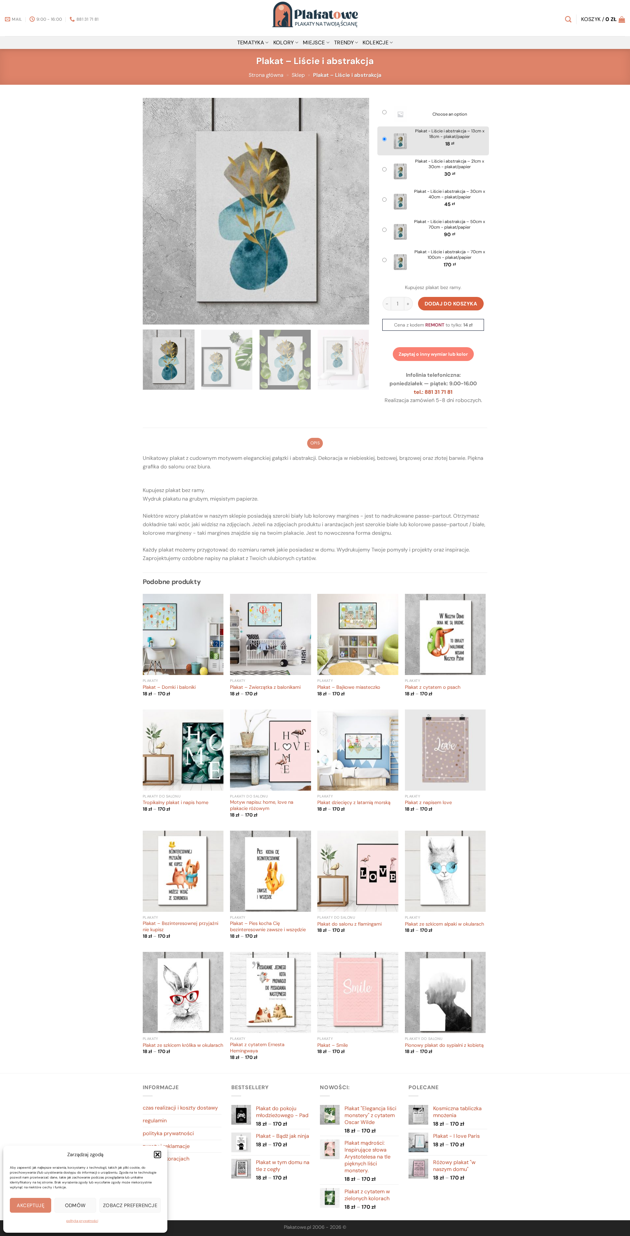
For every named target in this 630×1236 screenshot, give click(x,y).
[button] (157, 1154)
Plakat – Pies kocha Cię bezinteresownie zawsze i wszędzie (268, 927)
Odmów (75, 1205)
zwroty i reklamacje (166, 1146)
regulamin (155, 1120)
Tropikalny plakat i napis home (175, 803)
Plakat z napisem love (428, 803)
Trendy (344, 42)
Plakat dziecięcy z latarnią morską (353, 803)
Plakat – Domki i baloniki (169, 687)
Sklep (298, 75)
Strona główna (266, 75)
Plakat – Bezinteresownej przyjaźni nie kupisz (180, 927)
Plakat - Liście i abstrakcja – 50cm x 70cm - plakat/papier (449, 224)
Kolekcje (375, 42)
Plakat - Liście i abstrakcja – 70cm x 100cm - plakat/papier (449, 254)
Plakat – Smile (332, 1045)
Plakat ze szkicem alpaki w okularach (444, 924)
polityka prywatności (82, 1221)
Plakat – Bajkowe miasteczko (348, 687)
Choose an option (449, 114)
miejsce (314, 42)
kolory (283, 42)
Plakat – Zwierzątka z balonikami (265, 687)
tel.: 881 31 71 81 (433, 392)
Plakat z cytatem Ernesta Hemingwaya (257, 1048)
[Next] (356, 211)
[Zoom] (151, 316)
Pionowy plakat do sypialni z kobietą (444, 1045)
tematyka (250, 42)
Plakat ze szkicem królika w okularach (183, 1045)
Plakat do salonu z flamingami (349, 924)
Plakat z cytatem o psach (432, 687)
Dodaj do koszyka (451, 303)
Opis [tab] (315, 443)
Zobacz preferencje (130, 1205)
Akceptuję (30, 1205)
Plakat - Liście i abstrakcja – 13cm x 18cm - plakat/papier (449, 133)
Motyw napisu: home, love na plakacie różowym (261, 805)
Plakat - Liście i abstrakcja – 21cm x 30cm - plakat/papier (449, 164)
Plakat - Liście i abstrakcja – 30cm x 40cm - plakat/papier (449, 194)
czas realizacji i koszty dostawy (180, 1107)
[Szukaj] (568, 19)
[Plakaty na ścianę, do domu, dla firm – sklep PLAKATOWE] (315, 18)
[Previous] (155, 211)
